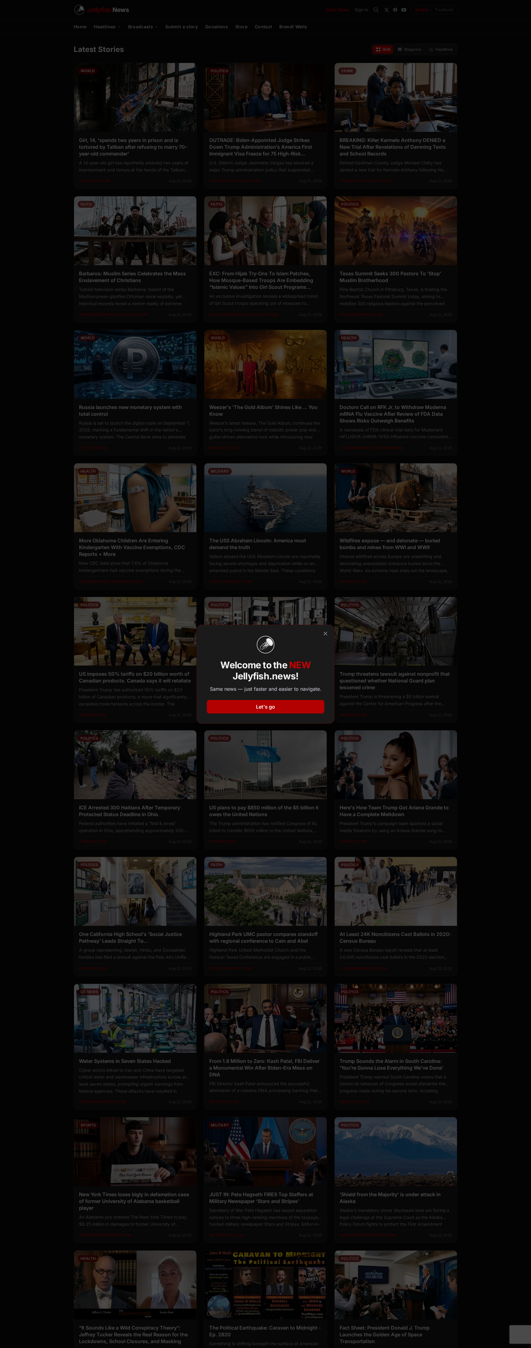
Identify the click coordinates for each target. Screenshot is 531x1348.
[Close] (325, 634)
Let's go (265, 707)
